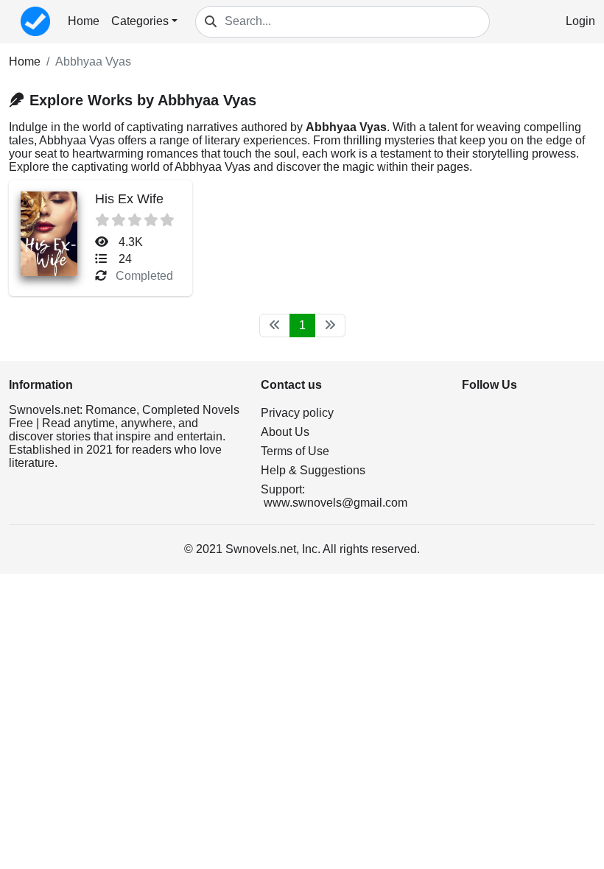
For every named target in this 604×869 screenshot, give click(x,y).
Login (580, 21)
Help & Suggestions (313, 470)
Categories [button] (140, 21)
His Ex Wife (129, 198)
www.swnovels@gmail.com (335, 502)
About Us (285, 432)
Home (83, 21)
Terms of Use (295, 451)
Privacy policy (297, 413)
